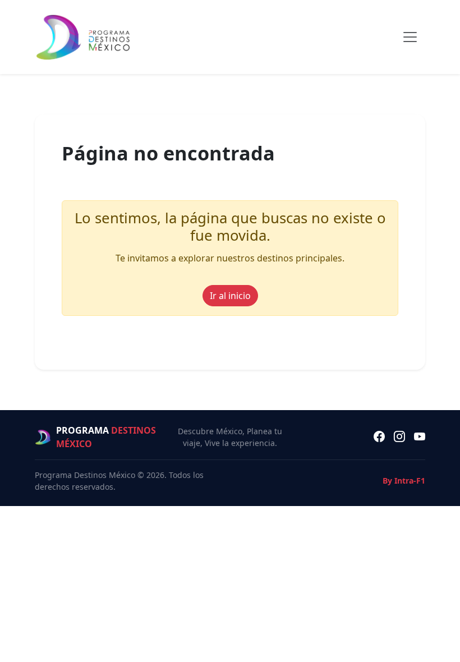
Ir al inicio (230, 295)
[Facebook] (379, 437)
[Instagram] (399, 437)
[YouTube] (419, 437)
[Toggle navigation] (410, 37)
